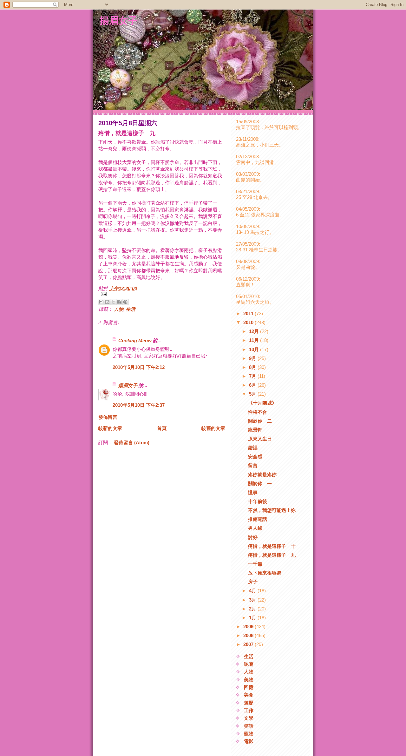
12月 (254, 331)
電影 (248, 741)
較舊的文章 (213, 428)
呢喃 (248, 664)
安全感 (255, 456)
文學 (248, 718)
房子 (253, 581)
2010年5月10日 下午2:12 (139, 367)
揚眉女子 (119, 20)
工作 (248, 710)
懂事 (253, 492)
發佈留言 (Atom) (131, 442)
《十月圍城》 (262, 402)
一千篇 (255, 564)
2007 (249, 644)
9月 (253, 358)
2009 (249, 626)
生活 (130, 309)
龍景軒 (255, 429)
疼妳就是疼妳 (262, 474)
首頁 (162, 428)
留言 (253, 465)
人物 (118, 309)
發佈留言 (107, 417)
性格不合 (257, 412)
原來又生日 (260, 438)
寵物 (248, 733)
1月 (253, 617)
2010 (249, 322)
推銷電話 (257, 519)
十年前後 (257, 501)
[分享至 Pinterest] (125, 302)
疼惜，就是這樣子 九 (272, 555)
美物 (248, 679)
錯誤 (253, 447)
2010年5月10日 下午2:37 (139, 405)
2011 (249, 313)
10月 (254, 349)
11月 (254, 340)
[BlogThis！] (107, 302)
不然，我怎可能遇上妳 (272, 510)
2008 (249, 635)
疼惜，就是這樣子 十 (272, 546)
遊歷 (248, 702)
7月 (253, 376)
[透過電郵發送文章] (161, 294)
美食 (248, 695)
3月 (253, 600)
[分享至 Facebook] (119, 302)
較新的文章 (110, 428)
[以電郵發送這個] (101, 302)
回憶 (248, 687)
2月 (253, 608)
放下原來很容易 (264, 573)
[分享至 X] (113, 302)
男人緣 (255, 528)
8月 (253, 367)
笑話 (248, 726)
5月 (253, 394)
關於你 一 (260, 483)
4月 (253, 590)
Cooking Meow (135, 340)
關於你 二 (260, 421)
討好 (253, 537)
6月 (253, 385)
